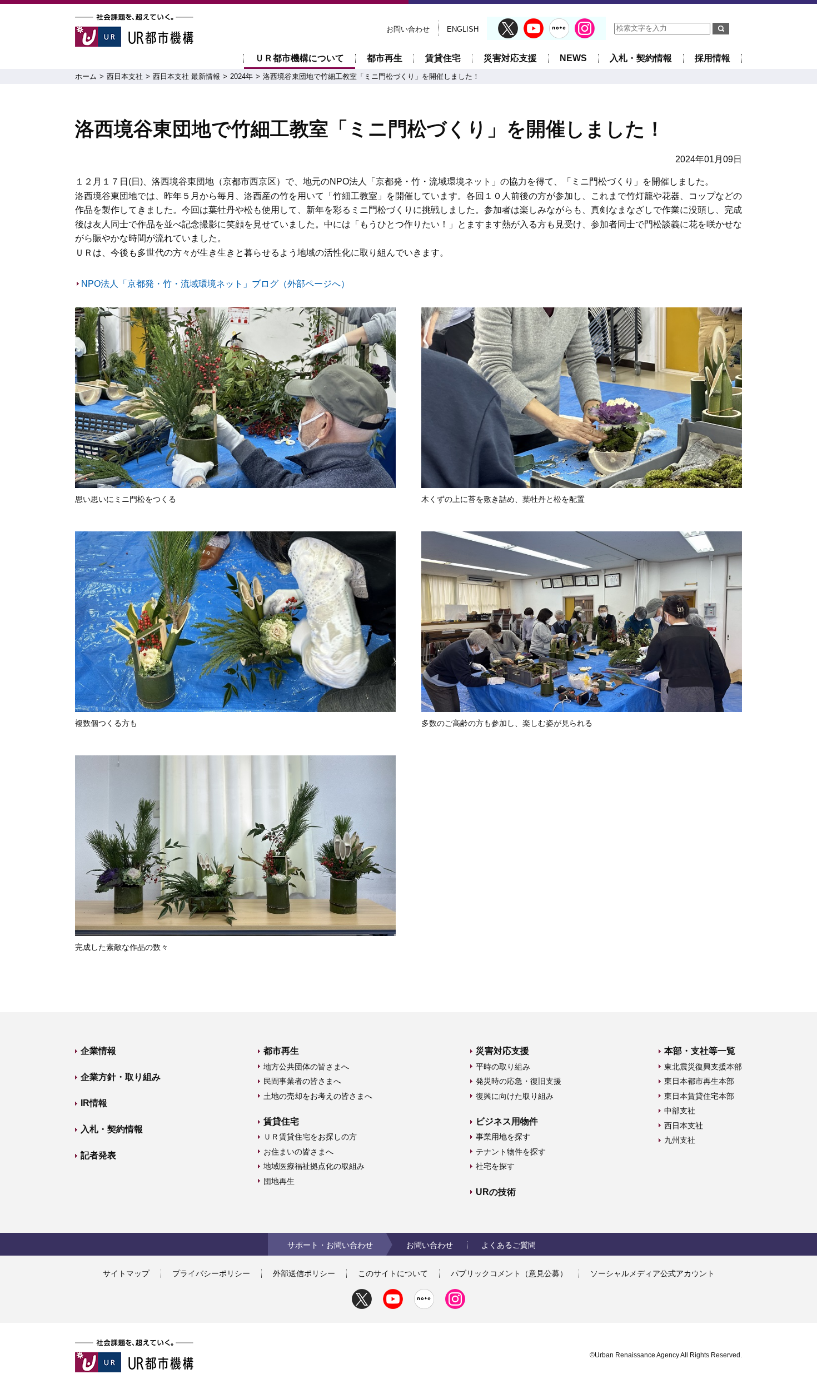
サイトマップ (126, 1273)
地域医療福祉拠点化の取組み (314, 1166)
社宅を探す (495, 1166)
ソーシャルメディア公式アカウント (652, 1273)
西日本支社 (125, 76)
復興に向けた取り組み (515, 1096)
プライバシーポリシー (211, 1273)
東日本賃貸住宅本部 (699, 1096)
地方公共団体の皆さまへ (306, 1066)
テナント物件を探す (511, 1151)
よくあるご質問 (508, 1245)
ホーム (86, 76)
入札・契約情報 (641, 58)
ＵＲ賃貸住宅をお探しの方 (310, 1136)
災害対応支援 (510, 58)
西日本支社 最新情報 (186, 76)
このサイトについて (393, 1273)
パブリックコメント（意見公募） (509, 1273)
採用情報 (712, 58)
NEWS (573, 58)
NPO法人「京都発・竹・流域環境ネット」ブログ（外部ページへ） (215, 283)
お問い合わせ (408, 29)
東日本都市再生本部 (699, 1081)
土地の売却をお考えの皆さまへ (317, 1096)
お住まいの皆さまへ (298, 1151)
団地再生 (279, 1181)
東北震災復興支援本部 (703, 1066)
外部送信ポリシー (304, 1273)
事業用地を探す (503, 1136)
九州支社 (679, 1140)
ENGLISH (463, 29)
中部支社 (679, 1110)
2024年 (241, 76)
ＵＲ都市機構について (299, 58)
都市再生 (384, 58)
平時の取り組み (503, 1066)
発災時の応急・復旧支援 (518, 1081)
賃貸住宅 (443, 58)
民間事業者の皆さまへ (302, 1081)
